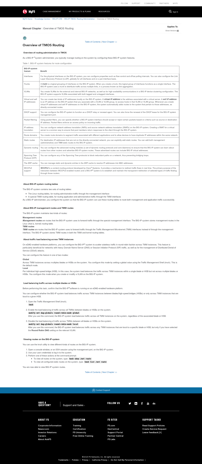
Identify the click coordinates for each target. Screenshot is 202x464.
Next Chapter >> (109, 41)
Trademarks (63, 460)
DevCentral (113, 429)
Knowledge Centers (42, 18)
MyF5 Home (27, 18)
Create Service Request (154, 429)
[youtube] (147, 403)
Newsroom (43, 429)
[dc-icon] (152, 403)
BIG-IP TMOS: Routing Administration (79, 18)
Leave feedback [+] (151, 432)
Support (136, 3)
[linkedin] (135, 403)
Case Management (52, 11)
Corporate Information (49, 425)
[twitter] (129, 403)
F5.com (124, 3)
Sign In (175, 12)
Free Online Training (83, 436)
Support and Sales (74, 405)
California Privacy (99, 460)
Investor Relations (47, 432)
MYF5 (175, 3)
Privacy (85, 460)
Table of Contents (93, 41)
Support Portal (115, 432)
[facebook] (141, 403)
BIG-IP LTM (57, 18)
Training (77, 425)
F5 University (79, 432)
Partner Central (115, 436)
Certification (79, 429)
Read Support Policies (153, 425)
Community (150, 3)
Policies (75, 460)
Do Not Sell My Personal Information (127, 460)
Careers (42, 436)
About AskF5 (44, 439)
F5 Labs (111, 439)
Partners (164, 3)
